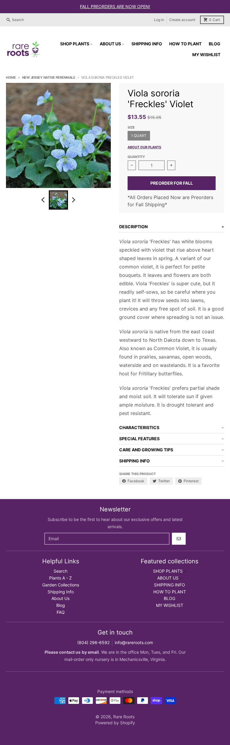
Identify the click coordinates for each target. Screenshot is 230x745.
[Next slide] (73, 200)
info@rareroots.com (134, 642)
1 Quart (138, 135)
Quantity (136, 157)
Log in (159, 19)
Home (11, 77)
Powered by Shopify (115, 722)
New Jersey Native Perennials (48, 77)
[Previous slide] (43, 200)
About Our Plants (144, 147)
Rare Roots (123, 716)
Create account (182, 19)
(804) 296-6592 (93, 642)
